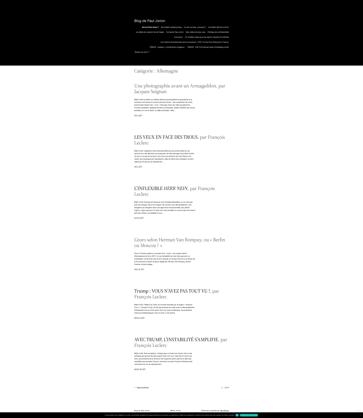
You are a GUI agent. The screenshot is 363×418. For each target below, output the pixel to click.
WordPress (224, 411)
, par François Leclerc (179, 140)
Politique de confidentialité (249, 415)
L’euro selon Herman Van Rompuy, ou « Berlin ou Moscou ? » (179, 242)
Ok (237, 415)
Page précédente (141, 387)
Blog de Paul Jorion (149, 21)
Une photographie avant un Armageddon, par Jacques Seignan (179, 88)
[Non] (361, 415)
